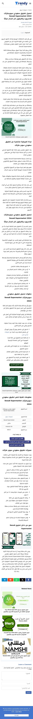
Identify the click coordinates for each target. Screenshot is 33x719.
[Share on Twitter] (22, 580)
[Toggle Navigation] (30, 3)
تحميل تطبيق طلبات (16, 438)
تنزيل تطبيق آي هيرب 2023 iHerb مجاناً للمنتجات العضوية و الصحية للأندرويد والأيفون (16, 634)
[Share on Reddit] (10, 580)
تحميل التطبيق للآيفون (16, 369)
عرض (22, 32)
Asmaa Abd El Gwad (26, 22)
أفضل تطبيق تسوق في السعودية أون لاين (16, 442)
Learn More (18, 712)
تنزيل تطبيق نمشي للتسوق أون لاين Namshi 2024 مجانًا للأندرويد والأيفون (16, 657)
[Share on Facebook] (28, 580)
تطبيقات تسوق (23, 10)
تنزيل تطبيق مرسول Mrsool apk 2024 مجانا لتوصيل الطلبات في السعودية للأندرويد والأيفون (16, 611)
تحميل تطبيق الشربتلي (15, 445)
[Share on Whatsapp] (16, 580)
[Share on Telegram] (4, 580)
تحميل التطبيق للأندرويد (16, 365)
